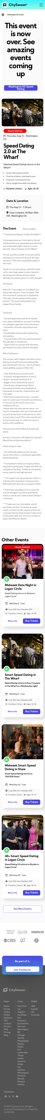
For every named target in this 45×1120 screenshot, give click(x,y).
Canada (34, 1009)
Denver (20, 1078)
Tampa (20, 1055)
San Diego (22, 1014)
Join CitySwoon (22, 970)
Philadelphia (23, 1040)
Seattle (20, 1038)
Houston (21, 1061)
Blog (6, 1035)
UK (32, 1012)
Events (7, 1009)
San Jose (21, 1026)
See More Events (23, 909)
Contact (7, 1023)
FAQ (6, 1029)
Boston (20, 1043)
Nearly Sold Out (15, 131)
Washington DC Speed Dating (20, 88)
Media (7, 1014)
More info (12, 621)
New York (22, 1006)
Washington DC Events (15, 15)
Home (6, 1006)
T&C (6, 1020)
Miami (20, 1046)
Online (7, 1012)
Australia (35, 1014)
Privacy (7, 1026)
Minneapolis (23, 1072)
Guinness (8, 1017)
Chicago (21, 1035)
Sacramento (22, 1023)
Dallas (20, 1064)
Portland (21, 1075)
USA (33, 1006)
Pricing (7, 1032)
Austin (20, 1058)
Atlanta (20, 1084)
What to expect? (29, 229)
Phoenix (21, 1081)
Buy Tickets (31, 621)
